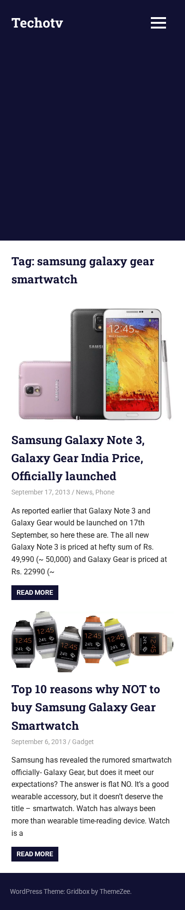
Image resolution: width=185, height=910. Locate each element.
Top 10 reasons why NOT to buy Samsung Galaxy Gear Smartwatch (85, 707)
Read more (35, 592)
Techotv (37, 22)
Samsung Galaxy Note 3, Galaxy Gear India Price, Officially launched (78, 458)
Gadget (83, 741)
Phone (104, 492)
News (84, 492)
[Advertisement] (92, 143)
